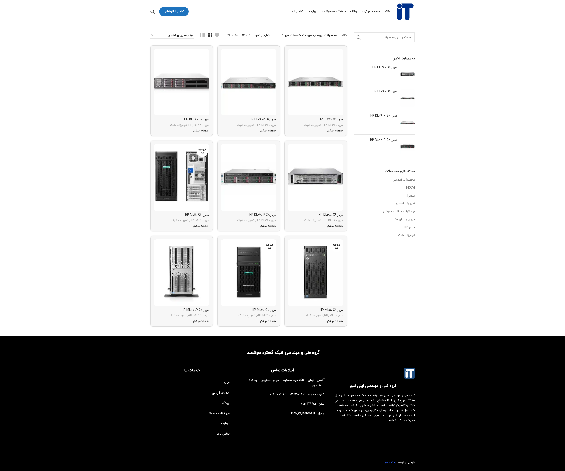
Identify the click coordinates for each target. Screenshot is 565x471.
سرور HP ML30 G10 (264, 310)
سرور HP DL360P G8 (383, 116)
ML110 (199, 220)
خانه (344, 35)
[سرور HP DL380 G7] (181, 82)
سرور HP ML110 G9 (331, 310)
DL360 (332, 125)
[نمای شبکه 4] (202, 35)
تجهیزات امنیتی (405, 203)
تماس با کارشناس (174, 11)
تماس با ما (223, 433)
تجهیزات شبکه (406, 235)
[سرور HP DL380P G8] (407, 146)
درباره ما (225, 423)
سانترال (410, 195)
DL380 (198, 125)
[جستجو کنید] (152, 11)
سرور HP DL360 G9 (385, 91)
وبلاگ (226, 403)
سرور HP (409, 227)
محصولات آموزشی (403, 179)
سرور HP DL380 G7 (196, 119)
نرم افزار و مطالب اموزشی (399, 211)
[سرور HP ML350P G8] (181, 272)
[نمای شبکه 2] (217, 35)
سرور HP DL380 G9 (384, 67)
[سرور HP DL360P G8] (407, 122)
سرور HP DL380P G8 (383, 140)
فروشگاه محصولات (218, 413)
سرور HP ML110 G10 (197, 214)
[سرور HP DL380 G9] (407, 74)
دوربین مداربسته (404, 219)
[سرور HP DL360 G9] (407, 98)
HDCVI (410, 187)
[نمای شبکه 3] (210, 35)
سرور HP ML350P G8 (195, 310)
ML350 (198, 315)
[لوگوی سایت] (404, 11)
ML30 (266, 315)
